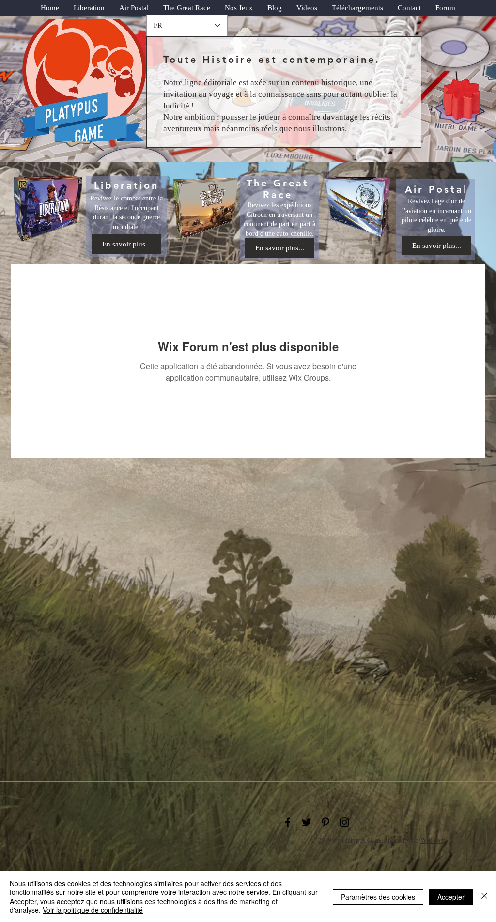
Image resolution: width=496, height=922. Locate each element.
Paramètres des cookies (378, 897)
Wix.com (433, 840)
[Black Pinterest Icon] (325, 822)
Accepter (451, 897)
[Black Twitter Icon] (306, 822)
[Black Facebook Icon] (287, 822)
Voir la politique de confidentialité (93, 910)
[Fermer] (484, 896)
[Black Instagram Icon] (344, 822)
